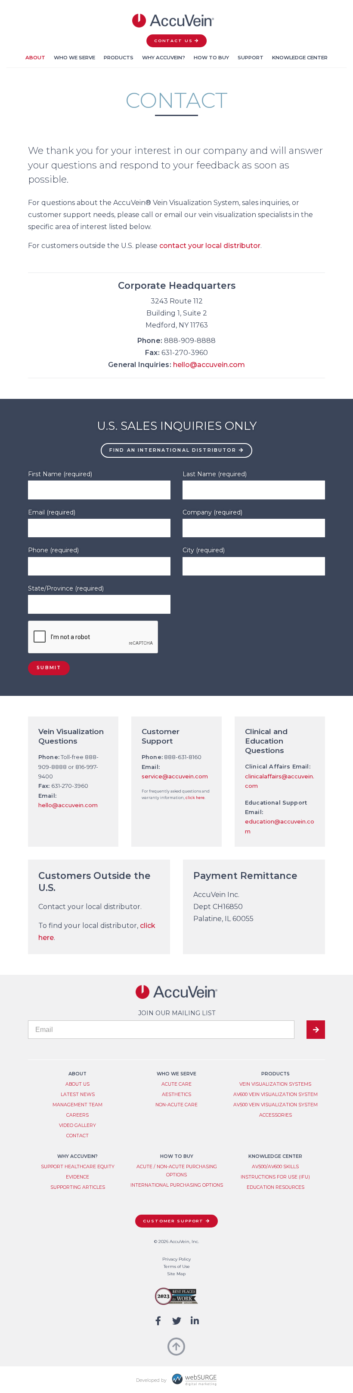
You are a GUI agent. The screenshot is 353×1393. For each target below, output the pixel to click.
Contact (77, 1136)
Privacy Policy (176, 1259)
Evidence (77, 1177)
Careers (77, 1115)
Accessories (275, 1115)
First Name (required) (60, 474)
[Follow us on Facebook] (158, 1321)
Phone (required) (53, 550)
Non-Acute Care (176, 1105)
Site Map (176, 1273)
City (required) (204, 550)
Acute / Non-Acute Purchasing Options (176, 1171)
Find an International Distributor (172, 450)
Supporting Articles (77, 1187)
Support (250, 58)
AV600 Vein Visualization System (275, 1094)
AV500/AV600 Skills (275, 1167)
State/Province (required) (66, 588)
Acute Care (176, 1084)
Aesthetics (176, 1094)
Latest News (78, 1094)
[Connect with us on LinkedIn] (195, 1321)
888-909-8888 (190, 341)
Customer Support (173, 1220)
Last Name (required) (215, 474)
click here (195, 798)
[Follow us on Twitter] (177, 1321)
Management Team (77, 1105)
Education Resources (275, 1187)
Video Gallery (77, 1125)
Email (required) (51, 512)
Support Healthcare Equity (78, 1167)
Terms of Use (177, 1266)
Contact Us (173, 40)
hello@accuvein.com (209, 365)
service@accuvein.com (175, 776)
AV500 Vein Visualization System (275, 1105)
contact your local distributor (209, 246)
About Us (77, 1084)
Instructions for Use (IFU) (275, 1177)
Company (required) (212, 512)
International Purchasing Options (176, 1185)
